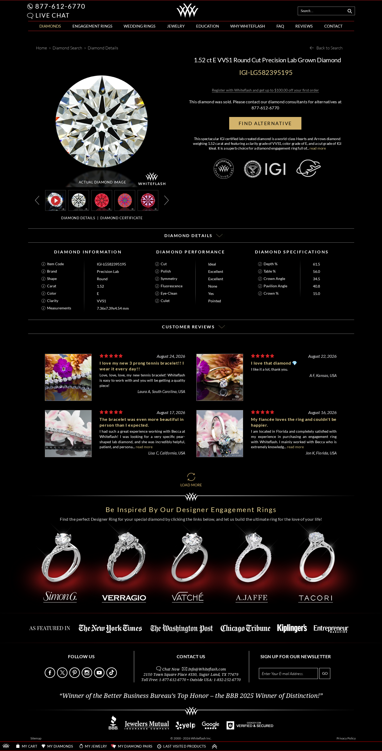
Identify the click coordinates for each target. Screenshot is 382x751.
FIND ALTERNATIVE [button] (265, 123)
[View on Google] (211, 728)
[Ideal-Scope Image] (101, 200)
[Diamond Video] (55, 200)
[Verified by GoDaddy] (250, 728)
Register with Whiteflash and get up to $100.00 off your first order (265, 90)
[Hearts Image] (148, 200)
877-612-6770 (60, 6)
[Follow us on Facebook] (50, 676)
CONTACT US (191, 656)
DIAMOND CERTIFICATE (121, 218)
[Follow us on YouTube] (100, 676)
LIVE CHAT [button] (52, 15)
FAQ (280, 26)
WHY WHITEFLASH (247, 26)
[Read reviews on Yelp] (185, 728)
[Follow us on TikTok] (112, 676)
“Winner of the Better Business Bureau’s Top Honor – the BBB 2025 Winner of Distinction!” (191, 695)
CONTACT (333, 26)
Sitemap (35, 738)
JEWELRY (176, 26)
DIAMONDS (50, 26)
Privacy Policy (346, 738)
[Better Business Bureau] (113, 728)
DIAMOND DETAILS (78, 218)
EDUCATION (207, 26)
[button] (30, 16)
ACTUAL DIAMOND (102, 182)
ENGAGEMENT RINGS (92, 26)
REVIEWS (304, 26)
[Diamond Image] (78, 200)
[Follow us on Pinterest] (75, 676)
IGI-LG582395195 (111, 264)
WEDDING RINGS (139, 26)
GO (325, 673)
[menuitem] (50, 26)
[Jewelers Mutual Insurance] (147, 728)
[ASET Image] (124, 200)
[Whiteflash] (187, 16)
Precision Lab (108, 271)
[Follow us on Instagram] (87, 676)
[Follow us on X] (63, 676)
